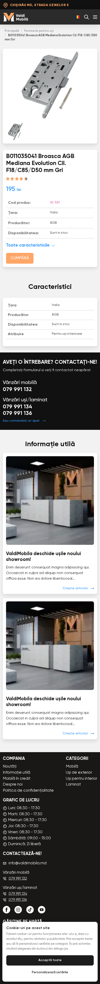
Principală (12, 30)
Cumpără (19, 258)
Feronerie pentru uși (38, 30)
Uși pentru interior (81, 779)
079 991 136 (17, 413)
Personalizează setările (50, 972)
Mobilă (72, 767)
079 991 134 (17, 406)
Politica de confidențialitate (28, 791)
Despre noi (13, 784)
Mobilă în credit (16, 779)
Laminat (73, 784)
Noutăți (10, 767)
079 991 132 (17, 389)
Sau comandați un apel (21, 420)
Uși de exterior (79, 773)
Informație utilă (16, 773)
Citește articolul (75, 588)
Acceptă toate (50, 960)
